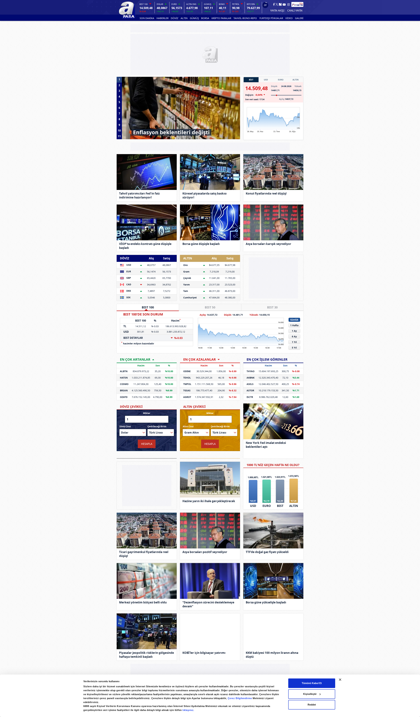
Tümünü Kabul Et (312, 683)
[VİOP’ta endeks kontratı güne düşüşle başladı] (147, 222)
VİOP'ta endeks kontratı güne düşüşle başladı (145, 246)
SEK (128, 297)
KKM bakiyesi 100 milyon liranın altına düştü (272, 655)
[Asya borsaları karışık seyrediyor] (273, 222)
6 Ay (294, 336)
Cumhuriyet (190, 297)
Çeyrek (187, 278)
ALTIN (184, 18)
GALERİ (299, 18)
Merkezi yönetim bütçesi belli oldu (143, 602)
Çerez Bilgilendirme (240, 698)
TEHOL (187, 377)
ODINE (187, 371)
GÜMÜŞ (194, 18)
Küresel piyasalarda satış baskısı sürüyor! (204, 195)
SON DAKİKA (147, 18)
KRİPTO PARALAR (221, 18)
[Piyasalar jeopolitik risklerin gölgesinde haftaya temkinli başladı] (147, 631)
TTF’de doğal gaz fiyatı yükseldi (267, 552)
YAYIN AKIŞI (277, 10)
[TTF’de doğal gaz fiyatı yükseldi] (273, 530)
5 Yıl (294, 347)
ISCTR (250, 397)
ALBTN (123, 371)
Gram (186, 271)
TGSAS (186, 390)
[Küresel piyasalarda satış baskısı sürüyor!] (210, 172)
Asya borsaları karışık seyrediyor (268, 244)
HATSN (124, 377)
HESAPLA (146, 444)
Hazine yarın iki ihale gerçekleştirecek (208, 501)
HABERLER (162, 18)
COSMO (124, 384)
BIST (280, 506)
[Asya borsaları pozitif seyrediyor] (210, 530)
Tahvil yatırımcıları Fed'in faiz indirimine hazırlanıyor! (139, 195)
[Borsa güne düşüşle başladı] (210, 222)
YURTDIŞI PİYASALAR (271, 18)
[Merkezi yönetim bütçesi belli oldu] (147, 581)
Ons (185, 265)
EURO (281, 79)
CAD (128, 284)
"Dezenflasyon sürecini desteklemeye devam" (208, 604)
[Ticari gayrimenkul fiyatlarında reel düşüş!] (147, 530)
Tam (185, 291)
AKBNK (250, 377)
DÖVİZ (174, 18)
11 (119, 136)
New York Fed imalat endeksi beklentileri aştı (266, 445)
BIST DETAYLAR (133, 338)
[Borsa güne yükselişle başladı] (273, 581)
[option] (181, 108)
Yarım (186, 284)
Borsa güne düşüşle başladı (201, 244)
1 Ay (294, 330)
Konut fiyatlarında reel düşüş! (266, 193)
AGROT (187, 397)
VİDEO (289, 18)
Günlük (294, 319)
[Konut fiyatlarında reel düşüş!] (273, 172)
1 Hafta (294, 325)
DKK (128, 290)
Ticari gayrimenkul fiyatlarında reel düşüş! (143, 554)
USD (266, 79)
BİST (251, 79)
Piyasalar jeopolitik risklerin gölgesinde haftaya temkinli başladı (146, 655)
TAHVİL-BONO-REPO (245, 18)
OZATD (123, 397)
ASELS (250, 384)
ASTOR (250, 390)
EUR (128, 271)
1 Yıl (294, 342)
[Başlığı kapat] (340, 679)
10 (119, 130)
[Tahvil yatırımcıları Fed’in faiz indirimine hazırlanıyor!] (147, 172)
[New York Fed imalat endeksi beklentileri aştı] (273, 421)
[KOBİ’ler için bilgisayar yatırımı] (210, 631)
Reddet (312, 704)
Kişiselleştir (310, 694)
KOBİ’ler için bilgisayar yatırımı (203, 653)
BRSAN (124, 390)
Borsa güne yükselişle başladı (266, 602)
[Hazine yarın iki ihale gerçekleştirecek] (210, 480)
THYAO (250, 371)
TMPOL (187, 384)
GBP (128, 277)
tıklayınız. (188, 710)
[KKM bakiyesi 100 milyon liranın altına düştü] (273, 631)
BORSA (205, 18)
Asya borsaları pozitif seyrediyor (204, 552)
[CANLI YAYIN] (294, 10)
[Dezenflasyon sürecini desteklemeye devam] (210, 581)
